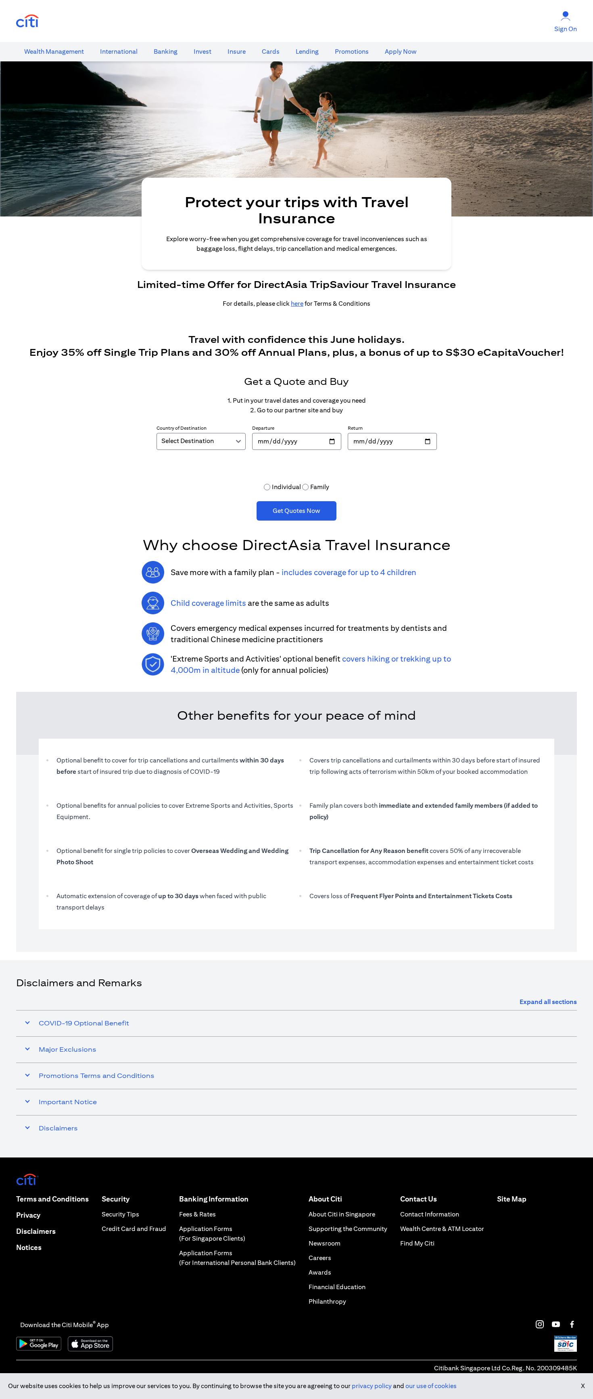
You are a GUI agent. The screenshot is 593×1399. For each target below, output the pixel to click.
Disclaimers (36, 1231)
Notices (29, 1247)
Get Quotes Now (296, 511)
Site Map (511, 1199)
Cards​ (271, 51)
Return (355, 428)
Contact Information (429, 1214)
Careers (320, 1258)
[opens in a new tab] (27, 21)
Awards (320, 1272)
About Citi (325, 1199)
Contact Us (418, 1199)
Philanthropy (327, 1301)
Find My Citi (417, 1243)
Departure (263, 428)
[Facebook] (572, 1324)
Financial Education (337, 1287)
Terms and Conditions (52, 1199)
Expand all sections (548, 1002)
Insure (237, 51)
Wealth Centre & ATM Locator (442, 1229)
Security (115, 1199)
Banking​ (165, 51)
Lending (307, 51)
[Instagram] (540, 1324)
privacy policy (372, 1386)
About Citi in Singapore (342, 1214)
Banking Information (213, 1199)
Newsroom (324, 1243)
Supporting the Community (348, 1229)
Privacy (28, 1215)
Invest (202, 51)
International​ (119, 51)
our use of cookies (431, 1386)
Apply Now (401, 51)
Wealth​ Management (54, 51)
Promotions (352, 51)
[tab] (54, 51)
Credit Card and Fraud (134, 1229)
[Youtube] (556, 1324)
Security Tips (120, 1214)
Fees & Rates (197, 1214)
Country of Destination (182, 428)
